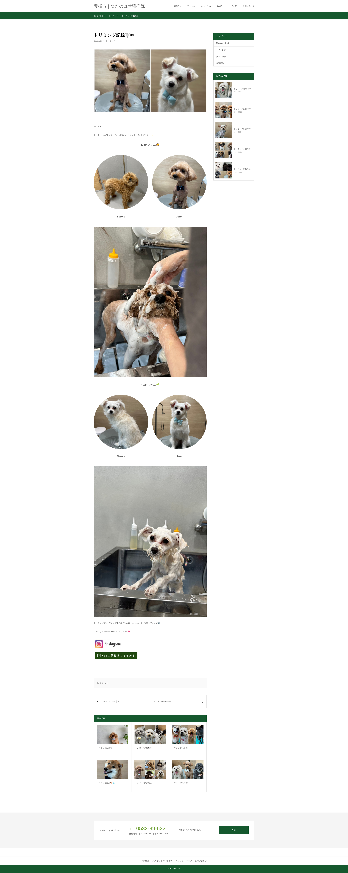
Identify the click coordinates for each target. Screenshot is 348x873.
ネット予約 (206, 6)
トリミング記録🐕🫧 (106, 783)
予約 (234, 830)
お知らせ (221, 6)
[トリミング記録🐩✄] (150, 734)
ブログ (234, 6)
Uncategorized (222, 43)
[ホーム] (95, 16)
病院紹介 (177, 6)
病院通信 (220, 63)
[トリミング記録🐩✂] (112, 734)
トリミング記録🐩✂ (105, 748)
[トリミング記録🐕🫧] (112, 769)
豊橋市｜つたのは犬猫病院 (119, 6)
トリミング (110, 41)
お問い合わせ (248, 6)
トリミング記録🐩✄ (143, 748)
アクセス (191, 6)
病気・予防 (221, 56)
